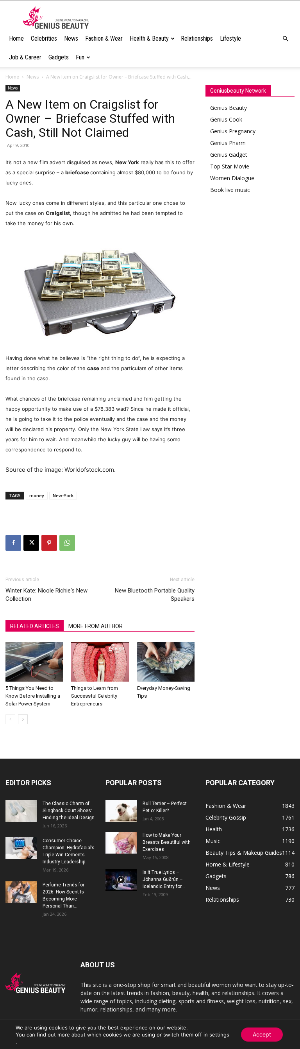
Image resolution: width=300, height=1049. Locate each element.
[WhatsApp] (67, 543)
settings (219, 1034)
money (36, 495)
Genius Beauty (228, 107)
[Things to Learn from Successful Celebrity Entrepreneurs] (100, 662)
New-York (63, 495)
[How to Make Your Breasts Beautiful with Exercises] (121, 843)
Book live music (230, 189)
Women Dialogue (232, 178)
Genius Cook (226, 119)
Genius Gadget (228, 154)
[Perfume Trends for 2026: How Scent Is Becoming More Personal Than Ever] (21, 892)
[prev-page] (10, 719)
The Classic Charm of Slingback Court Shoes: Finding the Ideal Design (69, 810)
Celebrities (44, 38)
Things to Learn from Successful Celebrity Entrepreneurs (94, 696)
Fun (80, 57)
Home (16, 38)
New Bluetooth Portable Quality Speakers (155, 594)
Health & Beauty (149, 38)
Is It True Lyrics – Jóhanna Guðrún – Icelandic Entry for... (164, 879)
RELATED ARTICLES (34, 626)
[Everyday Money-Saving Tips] (166, 662)
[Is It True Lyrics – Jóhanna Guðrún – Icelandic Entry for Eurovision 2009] (121, 880)
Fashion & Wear (104, 38)
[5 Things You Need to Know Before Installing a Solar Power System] (34, 662)
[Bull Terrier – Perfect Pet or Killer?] (121, 811)
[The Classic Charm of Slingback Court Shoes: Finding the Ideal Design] (21, 811)
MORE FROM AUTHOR (95, 626)
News (71, 38)
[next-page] (23, 719)
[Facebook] (13, 543)
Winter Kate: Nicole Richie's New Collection (46, 594)
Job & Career (25, 57)
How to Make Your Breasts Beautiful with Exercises (167, 842)
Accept (262, 1034)
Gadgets (58, 57)
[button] (285, 39)
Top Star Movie (229, 166)
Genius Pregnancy (232, 131)
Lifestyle (230, 38)
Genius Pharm (228, 143)
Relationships (197, 38)
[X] (31, 543)
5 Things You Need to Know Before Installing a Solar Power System (32, 696)
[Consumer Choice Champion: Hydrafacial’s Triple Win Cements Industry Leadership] (21, 848)
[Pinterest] (49, 543)
